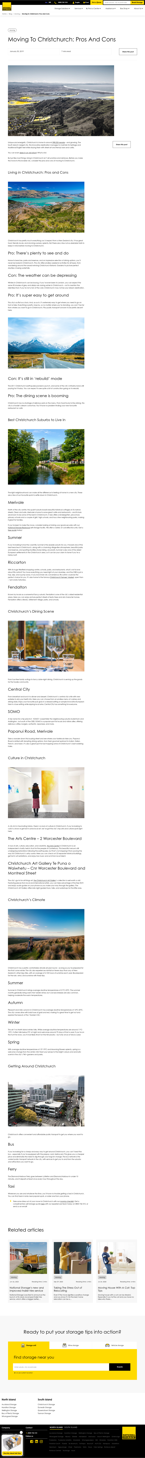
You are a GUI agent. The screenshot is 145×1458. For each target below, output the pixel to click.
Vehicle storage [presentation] (117, 1345)
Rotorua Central (55, 1450)
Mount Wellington (103, 1436)
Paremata (77, 1447)
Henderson (83, 1436)
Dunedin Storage (45, 1407)
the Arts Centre (53, 846)
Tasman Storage (44, 1413)
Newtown (52, 1447)
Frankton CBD (112, 1440)
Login (77, 2)
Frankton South (54, 1443)
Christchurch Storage (46, 1404)
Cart (87, 2)
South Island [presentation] (70, 1427)
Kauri (73, 1450)
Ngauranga (62, 1447)
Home (4, 14)
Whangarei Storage (10, 1416)
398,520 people (58, 142)
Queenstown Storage (46, 1410)
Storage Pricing (7, 1434)
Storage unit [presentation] (31, 1345)
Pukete (64, 1443)
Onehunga (116, 1436)
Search (120, 1367)
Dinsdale (102, 1440)
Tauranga (66, 1450)
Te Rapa (82, 1443)
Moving (17, 14)
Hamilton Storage (9, 1407)
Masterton (115, 1443)
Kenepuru (106, 1443)
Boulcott (90, 1443)
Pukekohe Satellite (64, 1440)
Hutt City (98, 1443)
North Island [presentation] (56, 1427)
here (43, 1204)
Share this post (128, 52)
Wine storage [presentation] (73, 1345)
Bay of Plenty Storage (10, 1413)
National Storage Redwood (19, 528)
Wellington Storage (9, 1410)
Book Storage (137, 2)
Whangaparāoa (88, 1440)
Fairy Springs (98, 1447)
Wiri (96, 1440)
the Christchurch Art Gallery (45, 880)
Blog (10, 14)
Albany (67, 1436)
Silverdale (76, 1440)
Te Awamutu (73, 1443)
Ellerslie (74, 1436)
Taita (84, 1447)
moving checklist (67, 1201)
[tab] (28, 1345)
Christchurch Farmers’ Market (62, 577)
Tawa (90, 1447)
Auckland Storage (9, 1404)
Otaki (70, 1447)
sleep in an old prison (28, 153)
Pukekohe (52, 1440)
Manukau (92, 1436)
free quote (12, 530)
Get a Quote (96, 2)
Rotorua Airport (109, 1447)
